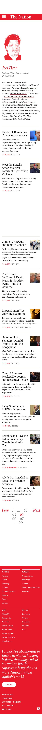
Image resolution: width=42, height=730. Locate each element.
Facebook (26, 614)
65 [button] (22, 514)
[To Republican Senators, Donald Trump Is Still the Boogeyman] (35, 341)
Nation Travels (8, 633)
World (4, 580)
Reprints (25, 591)
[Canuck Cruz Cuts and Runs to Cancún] (35, 245)
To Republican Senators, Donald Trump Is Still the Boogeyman (12, 342)
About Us (5, 614)
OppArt (5, 595)
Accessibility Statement (11, 702)
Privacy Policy (7, 695)
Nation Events (7, 626)
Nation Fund (6, 709)
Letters (5, 603)
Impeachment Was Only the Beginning (14, 312)
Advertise (6, 622)
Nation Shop (7, 629)
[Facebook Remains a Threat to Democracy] (35, 136)
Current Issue (27, 576)
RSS (23, 629)
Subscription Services (31, 587)
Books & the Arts (8, 591)
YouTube (25, 626)
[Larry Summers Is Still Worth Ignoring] (35, 410)
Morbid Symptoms (18, 93)
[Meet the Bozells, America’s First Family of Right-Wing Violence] (35, 168)
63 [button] (25, 510)
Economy (5, 584)
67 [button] (22, 518)
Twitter (25, 618)
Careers (10, 706)
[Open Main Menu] (4, 17)
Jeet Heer (16, 155)
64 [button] (14, 514)
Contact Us (6, 618)
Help (3, 706)
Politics (5, 576)
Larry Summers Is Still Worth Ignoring (14, 407)
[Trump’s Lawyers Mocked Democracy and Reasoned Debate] (35, 377)
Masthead (26, 580)
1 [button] (13, 510)
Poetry (4, 599)
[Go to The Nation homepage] (21, 16)
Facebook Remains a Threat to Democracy (15, 133)
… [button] (18, 510)
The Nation (26, 327)
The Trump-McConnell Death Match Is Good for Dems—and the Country (13, 280)
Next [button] (36, 510)
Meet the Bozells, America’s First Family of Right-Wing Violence (15, 169)
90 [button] (20, 523)
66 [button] (14, 518)
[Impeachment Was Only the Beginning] (35, 314)
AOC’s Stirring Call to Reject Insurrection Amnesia (15, 481)
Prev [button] (5, 510)
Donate (9, 684)
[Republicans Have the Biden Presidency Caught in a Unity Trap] (35, 439)
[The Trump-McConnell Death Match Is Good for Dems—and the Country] (35, 278)
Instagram (26, 622)
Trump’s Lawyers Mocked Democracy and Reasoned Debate (15, 377)
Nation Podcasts (8, 637)
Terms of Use (7, 698)
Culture (5, 587)
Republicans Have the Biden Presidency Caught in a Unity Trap (15, 440)
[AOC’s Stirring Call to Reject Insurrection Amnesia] (35, 481)
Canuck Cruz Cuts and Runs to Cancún (14, 243)
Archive (25, 584)
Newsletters (6, 641)
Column (14, 468)
